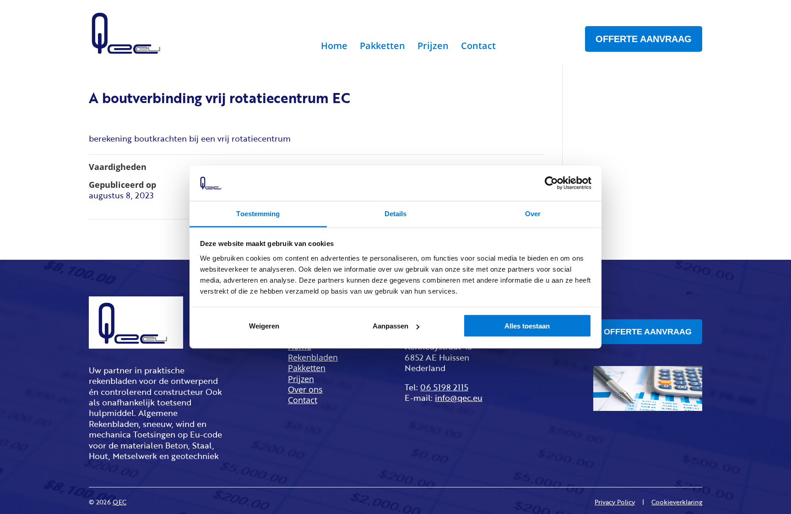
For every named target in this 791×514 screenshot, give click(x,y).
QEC (119, 502)
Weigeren (264, 326)
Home (334, 47)
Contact (478, 47)
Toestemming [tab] (258, 213)
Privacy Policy (615, 502)
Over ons (305, 389)
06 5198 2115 (444, 387)
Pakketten (382, 47)
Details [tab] (396, 213)
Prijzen (433, 47)
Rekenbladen (313, 357)
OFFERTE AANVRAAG (644, 39)
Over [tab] (533, 213)
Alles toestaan (527, 326)
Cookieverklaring (676, 502)
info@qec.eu (458, 398)
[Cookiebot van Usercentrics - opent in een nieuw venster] (551, 183)
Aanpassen (390, 326)
